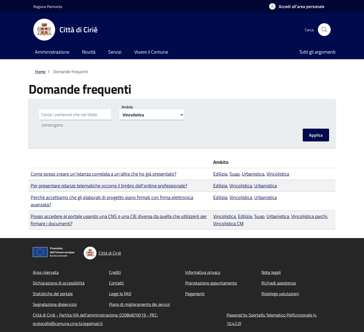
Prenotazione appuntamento (211, 283)
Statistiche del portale (53, 293)
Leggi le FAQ (120, 293)
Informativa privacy (202, 272)
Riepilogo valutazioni (280, 293)
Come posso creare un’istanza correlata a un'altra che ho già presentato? (103, 173)
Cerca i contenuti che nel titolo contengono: (69, 119)
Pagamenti (195, 293)
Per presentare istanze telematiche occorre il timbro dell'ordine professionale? (109, 185)
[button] (297, 6)
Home (40, 71)
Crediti (115, 272)
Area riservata (46, 272)
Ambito (127, 107)
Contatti (116, 283)
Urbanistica (253, 173)
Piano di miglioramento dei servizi (139, 304)
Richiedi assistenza (278, 283)
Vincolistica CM (228, 223)
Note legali (271, 272)
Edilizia (220, 173)
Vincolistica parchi (309, 216)
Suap (234, 173)
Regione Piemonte (47, 6)
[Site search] (324, 29)
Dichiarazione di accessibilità (58, 283)
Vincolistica (277, 173)
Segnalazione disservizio (55, 304)
